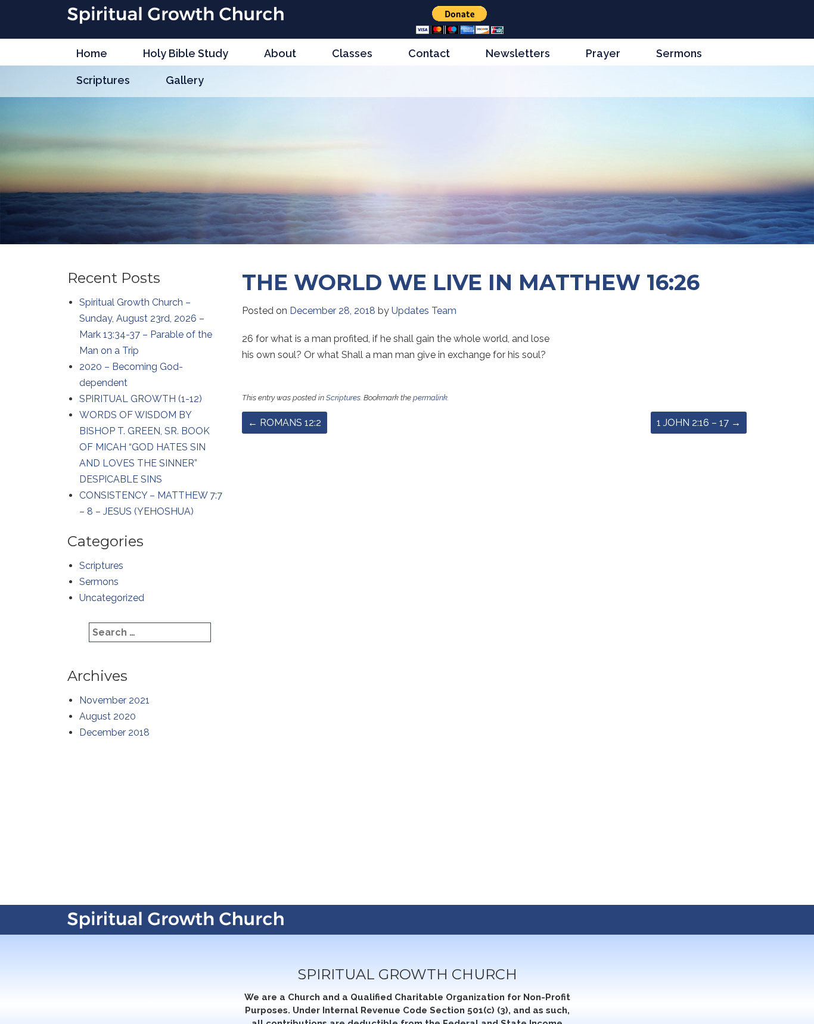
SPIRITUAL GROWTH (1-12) (140, 398)
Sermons (679, 53)
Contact (429, 53)
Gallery (185, 80)
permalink (430, 397)
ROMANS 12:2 (284, 422)
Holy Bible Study (185, 53)
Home (91, 53)
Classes (352, 53)
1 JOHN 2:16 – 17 (699, 422)
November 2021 (114, 700)
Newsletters (518, 53)
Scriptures (103, 80)
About (280, 53)
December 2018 (114, 732)
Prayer (603, 53)
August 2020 (107, 716)
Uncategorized (111, 597)
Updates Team (424, 310)
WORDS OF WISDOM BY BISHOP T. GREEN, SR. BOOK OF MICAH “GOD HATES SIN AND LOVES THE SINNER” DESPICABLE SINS (144, 447)
